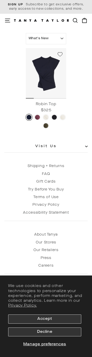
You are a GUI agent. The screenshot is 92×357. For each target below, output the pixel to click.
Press (46, 258)
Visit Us (46, 146)
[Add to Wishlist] (60, 54)
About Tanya (46, 234)
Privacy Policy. (22, 306)
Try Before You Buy (46, 189)
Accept (44, 319)
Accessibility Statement (46, 212)
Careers (45, 265)
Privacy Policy (45, 205)
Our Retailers (46, 250)
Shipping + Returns (46, 166)
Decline (44, 332)
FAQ (46, 174)
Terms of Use (46, 197)
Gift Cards (45, 181)
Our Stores (46, 242)
